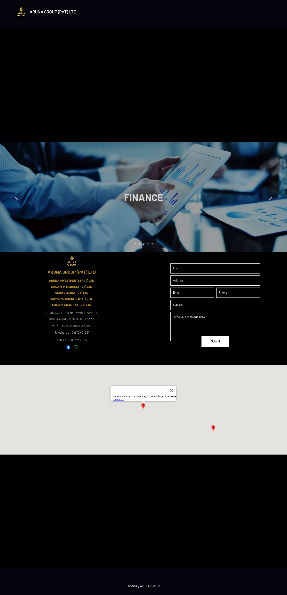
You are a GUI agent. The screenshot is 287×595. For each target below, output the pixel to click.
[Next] (270, 197)
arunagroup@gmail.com (76, 325)
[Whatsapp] (75, 347)
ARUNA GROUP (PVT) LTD (53, 11)
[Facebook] (68, 347)
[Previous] (16, 197)
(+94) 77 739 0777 (77, 339)
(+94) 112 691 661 (79, 332)
